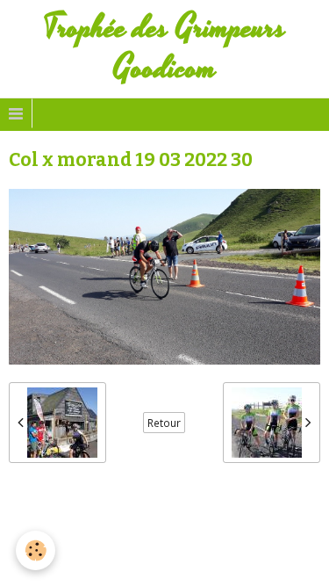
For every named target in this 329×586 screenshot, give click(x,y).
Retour (164, 423)
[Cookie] (35, 550)
